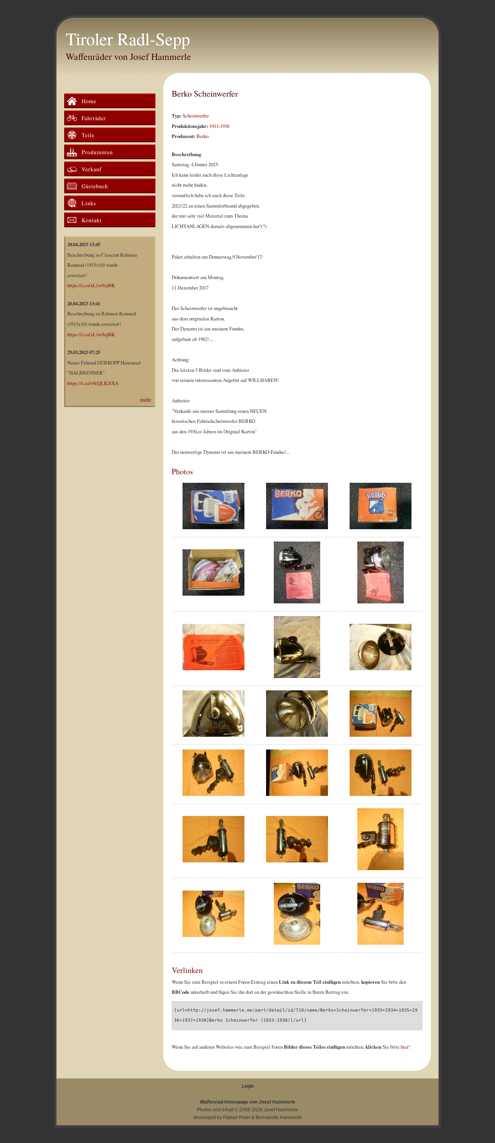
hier (404, 1046)
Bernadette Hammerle (279, 1117)
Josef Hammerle (281, 1109)
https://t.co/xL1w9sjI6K (91, 285)
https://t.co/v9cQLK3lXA (92, 383)
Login (248, 1086)
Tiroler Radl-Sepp (128, 38)
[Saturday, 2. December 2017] (380, 715)
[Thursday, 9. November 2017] (213, 508)
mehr (145, 399)
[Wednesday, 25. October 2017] (213, 715)
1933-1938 (219, 126)
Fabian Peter (236, 1117)
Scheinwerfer (196, 115)
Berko (202, 136)
